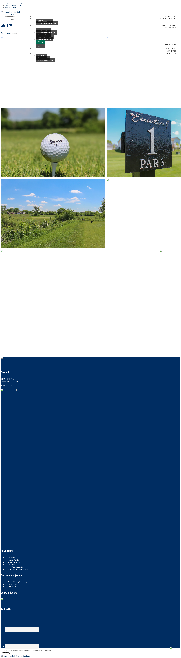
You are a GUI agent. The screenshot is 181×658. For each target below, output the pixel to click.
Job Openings (13, 584)
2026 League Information (18, 569)
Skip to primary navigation (15, 3)
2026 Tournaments (15, 567)
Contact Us (12, 586)
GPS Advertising (14, 562)
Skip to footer (10, 7)
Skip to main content (13, 5)
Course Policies (13, 560)
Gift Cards (11, 564)
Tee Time (11, 558)
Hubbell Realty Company (17, 582)
